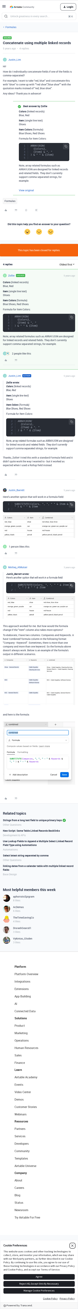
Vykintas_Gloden (22, 938)
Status (19, 1203)
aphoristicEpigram (23, 896)
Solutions (21, 1018)
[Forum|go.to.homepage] (22, 7)
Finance (20, 1063)
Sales (18, 1055)
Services (20, 1136)
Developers (22, 1144)
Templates (21, 1158)
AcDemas (18, 907)
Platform (20, 967)
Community (22, 1151)
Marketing (21, 1033)
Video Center (23, 1092)
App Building (23, 996)
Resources (21, 1121)
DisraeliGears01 (22, 928)
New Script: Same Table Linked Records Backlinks (31, 830)
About (18, 1180)
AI (16, 1004)
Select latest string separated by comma (26, 855)
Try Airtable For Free (27, 1217)
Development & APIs (14, 835)
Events (19, 1085)
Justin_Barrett (16, 490)
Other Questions (12, 824)
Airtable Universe (25, 1166)
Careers (19, 1188)
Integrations (22, 981)
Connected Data (25, 1011)
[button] (4, 7)
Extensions (22, 989)
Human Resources (26, 1048)
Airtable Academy (26, 1077)
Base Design (10, 874)
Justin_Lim (14, 59)
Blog (17, 1195)
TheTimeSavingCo (23, 917)
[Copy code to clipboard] (66, 146)
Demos (19, 1099)
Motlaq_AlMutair (17, 567)
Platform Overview (26, 974)
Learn (18, 1070)
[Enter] (6, 16)
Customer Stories (26, 1107)
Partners (20, 1129)
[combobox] (39, 16)
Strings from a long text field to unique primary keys (32, 820)
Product (20, 1026)
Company (21, 1173)
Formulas (10, 27)
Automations (10, 849)
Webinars (20, 1114)
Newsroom (21, 1210)
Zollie (11, 275)
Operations (22, 1040)
